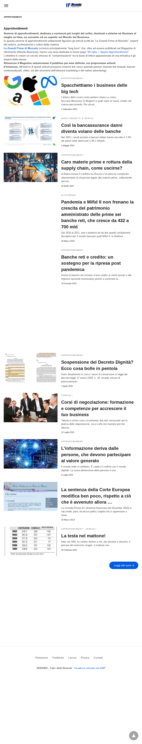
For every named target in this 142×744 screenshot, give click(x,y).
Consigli (66, 395)
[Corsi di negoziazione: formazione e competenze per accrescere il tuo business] (31, 407)
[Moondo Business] (74, 5)
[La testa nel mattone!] (31, 541)
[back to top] (133, 735)
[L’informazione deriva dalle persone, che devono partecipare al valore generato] (31, 453)
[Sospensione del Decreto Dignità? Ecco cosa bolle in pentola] (31, 367)
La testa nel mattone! (83, 535)
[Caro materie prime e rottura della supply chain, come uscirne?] (31, 167)
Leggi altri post (122, 565)
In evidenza (68, 195)
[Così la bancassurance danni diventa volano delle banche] (31, 130)
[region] (71, 602)
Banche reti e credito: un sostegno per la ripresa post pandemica (91, 263)
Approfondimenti (72, 78)
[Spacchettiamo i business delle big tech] (31, 90)
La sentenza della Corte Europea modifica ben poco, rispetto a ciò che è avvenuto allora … (96, 496)
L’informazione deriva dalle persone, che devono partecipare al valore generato (96, 454)
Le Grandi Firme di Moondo (21, 48)
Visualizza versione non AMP (89, 668)
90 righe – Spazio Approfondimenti (108, 51)
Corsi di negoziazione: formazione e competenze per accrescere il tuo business (97, 408)
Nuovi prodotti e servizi (77, 118)
